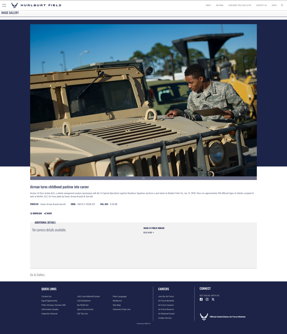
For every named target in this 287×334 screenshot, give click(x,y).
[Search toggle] (282, 5)
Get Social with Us (209, 295)
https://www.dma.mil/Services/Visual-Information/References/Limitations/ (170, 243)
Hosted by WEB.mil (143, 323)
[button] (3, 5)
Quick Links (48, 289)
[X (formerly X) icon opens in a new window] (213, 299)
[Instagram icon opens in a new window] (207, 299)
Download (37, 213)
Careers (163, 289)
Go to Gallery (37, 274)
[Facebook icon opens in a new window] (201, 299)
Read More (148, 232)
